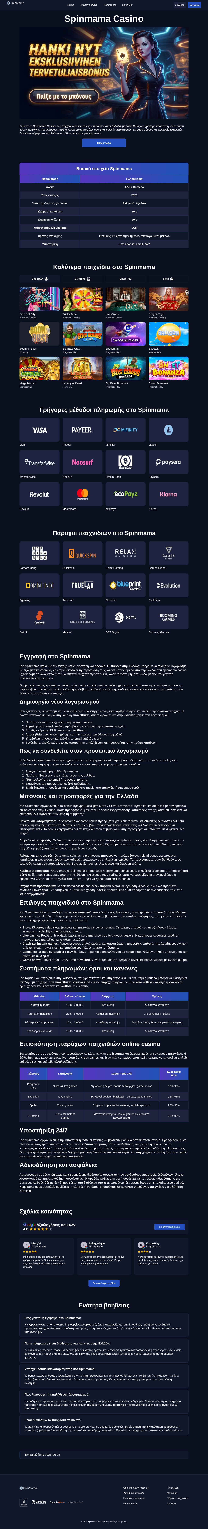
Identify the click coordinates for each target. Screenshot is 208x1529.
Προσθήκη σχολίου (169, 1227)
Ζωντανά (80, 279)
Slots (166, 279)
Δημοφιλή (37, 279)
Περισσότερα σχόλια (104, 1283)
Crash (123, 279)
